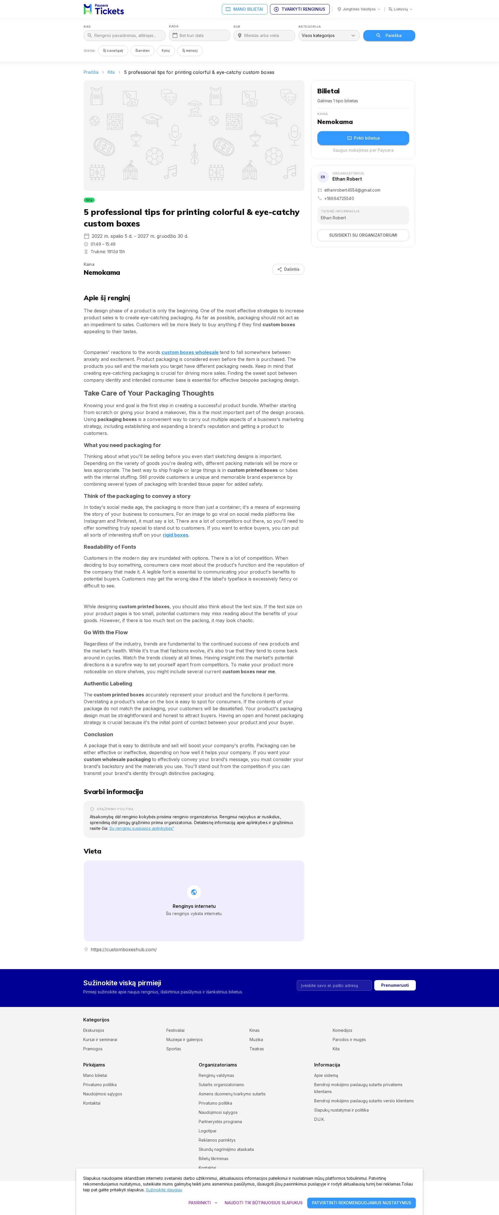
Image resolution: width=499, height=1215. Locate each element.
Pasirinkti (204, 1202)
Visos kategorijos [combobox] (318, 35)
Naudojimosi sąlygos (102, 1093)
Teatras (257, 1048)
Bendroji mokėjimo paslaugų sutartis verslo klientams (364, 1100)
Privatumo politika (100, 1084)
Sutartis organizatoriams (221, 1084)
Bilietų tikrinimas (213, 1158)
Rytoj (166, 51)
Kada (173, 26)
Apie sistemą (326, 1075)
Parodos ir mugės (349, 1039)
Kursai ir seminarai (100, 1039)
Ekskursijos (93, 1030)
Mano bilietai (244, 9)
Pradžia (91, 72)
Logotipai (207, 1130)
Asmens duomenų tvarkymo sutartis (232, 1093)
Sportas (173, 1048)
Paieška (394, 35)
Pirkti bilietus (363, 138)
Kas (87, 27)
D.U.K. (319, 1119)
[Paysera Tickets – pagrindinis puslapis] (104, 9)
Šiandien (142, 51)
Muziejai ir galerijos (184, 1039)
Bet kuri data (192, 35)
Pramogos (93, 1048)
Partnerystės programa (220, 1121)
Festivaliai (175, 1030)
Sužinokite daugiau (164, 1189)
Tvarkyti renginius (299, 9)
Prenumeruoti (395, 985)
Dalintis (288, 269)
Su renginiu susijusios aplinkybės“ (141, 828)
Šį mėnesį (190, 51)
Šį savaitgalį (113, 51)
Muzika (256, 1039)
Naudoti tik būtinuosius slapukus (264, 1202)
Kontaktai (91, 1103)
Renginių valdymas (216, 1075)
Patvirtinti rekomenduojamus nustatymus (361, 1202)
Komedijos (342, 1030)
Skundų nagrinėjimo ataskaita (226, 1149)
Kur (237, 27)
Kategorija (310, 27)
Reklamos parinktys (217, 1140)
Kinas (255, 1030)
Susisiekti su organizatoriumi (363, 234)
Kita (111, 72)
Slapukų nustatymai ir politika (341, 1110)
